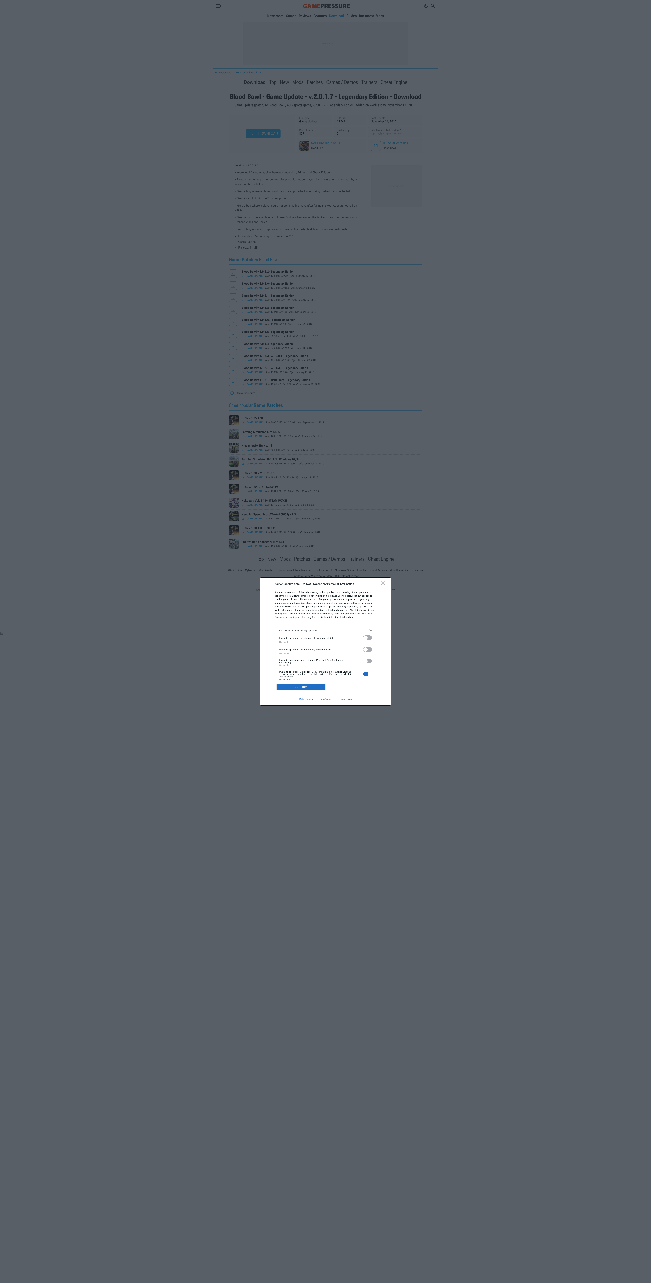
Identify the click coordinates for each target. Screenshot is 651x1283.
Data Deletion (306, 699)
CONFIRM (301, 687)
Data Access (325, 699)
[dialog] (325, 641)
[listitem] (325, 630)
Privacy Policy (344, 699)
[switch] (367, 637)
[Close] (384, 584)
